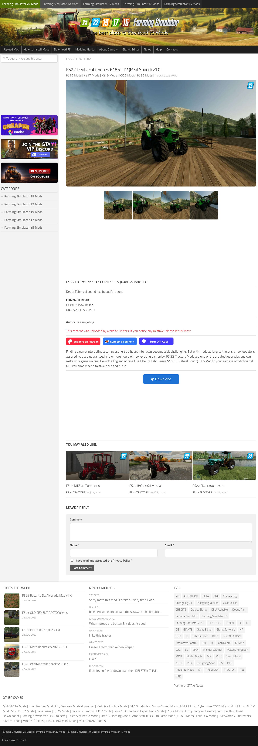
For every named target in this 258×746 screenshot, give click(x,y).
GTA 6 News (195, 685)
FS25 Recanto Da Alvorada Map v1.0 (47, 595)
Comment (76, 519)
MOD (179, 656)
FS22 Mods (188, 706)
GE (177, 629)
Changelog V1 (184, 603)
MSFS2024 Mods (14, 706)
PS (221, 663)
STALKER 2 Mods (22, 711)
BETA (205, 596)
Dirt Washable (219, 609)
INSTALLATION (232, 636)
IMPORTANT (200, 636)
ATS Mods (238, 706)
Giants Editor (130, 49)
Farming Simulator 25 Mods (17, 731)
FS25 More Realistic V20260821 (44, 647)
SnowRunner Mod (41, 706)
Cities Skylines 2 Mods (83, 716)
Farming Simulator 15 (214, 616)
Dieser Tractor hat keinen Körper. (111, 647)
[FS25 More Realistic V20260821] (11, 652)
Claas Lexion (230, 603)
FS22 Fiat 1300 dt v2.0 (208, 486)
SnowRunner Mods (165, 706)
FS (247, 623)
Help (159, 49)
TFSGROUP (212, 669)
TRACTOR (230, 669)
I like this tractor (100, 635)
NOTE (179, 663)
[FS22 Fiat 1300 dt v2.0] (224, 465)
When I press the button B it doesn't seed (117, 623)
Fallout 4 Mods (206, 716)
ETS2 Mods (103, 711)
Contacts (172, 49)
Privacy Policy (122, 560)
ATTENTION (191, 596)
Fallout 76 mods (83, 711)
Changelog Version (207, 603)
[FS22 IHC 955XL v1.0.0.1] (160, 465)
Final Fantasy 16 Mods (61, 721)
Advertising (8, 740)
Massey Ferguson (237, 649)
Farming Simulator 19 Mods (23, 212)
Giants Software (225, 629)
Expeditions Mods (152, 711)
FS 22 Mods (175, 711)
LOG (178, 649)
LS (186, 649)
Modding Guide (84, 49)
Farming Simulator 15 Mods (23, 227)
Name (75, 545)
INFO (215, 636)
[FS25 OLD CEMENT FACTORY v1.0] (11, 617)
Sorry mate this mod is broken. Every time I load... (123, 600)
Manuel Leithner (212, 649)
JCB (204, 643)
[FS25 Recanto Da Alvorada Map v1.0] (11, 600)
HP (241, 629)
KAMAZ (239, 643)
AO (177, 596)
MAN (195, 649)
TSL (242, 669)
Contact (21, 740)
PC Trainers (58, 716)
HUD (178, 636)
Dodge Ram (239, 609)
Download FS (62, 49)
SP (200, 669)
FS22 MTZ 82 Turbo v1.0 (83, 486)
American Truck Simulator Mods (153, 716)
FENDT (230, 623)
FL (240, 623)
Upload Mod (11, 49)
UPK (178, 676)
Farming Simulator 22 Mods (23, 204)
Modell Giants (194, 656)
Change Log (230, 596)
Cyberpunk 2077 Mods (213, 706)
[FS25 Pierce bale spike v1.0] (11, 634)
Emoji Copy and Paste (199, 711)
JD (211, 643)
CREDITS (181, 609)
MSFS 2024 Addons (92, 721)
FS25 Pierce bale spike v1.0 (41, 630)
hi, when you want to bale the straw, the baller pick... (125, 612)
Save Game (44, 711)
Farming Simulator (186, 616)
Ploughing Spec (206, 663)
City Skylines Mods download (74, 706)
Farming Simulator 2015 (190, 623)
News (147, 49)
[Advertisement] (161, 251)
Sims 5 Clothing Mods (115, 716)
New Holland (233, 656)
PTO (229, 663)
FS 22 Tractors (79, 59)
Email (169, 545)
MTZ (218, 656)
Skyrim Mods (11, 721)
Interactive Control (186, 643)
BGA (216, 596)
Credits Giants (199, 609)
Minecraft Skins (33, 721)
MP (209, 656)
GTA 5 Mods (185, 716)
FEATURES (215, 623)
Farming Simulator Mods (20, 4)
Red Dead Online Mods (112, 706)
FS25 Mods (61, 711)
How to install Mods (36, 49)
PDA (189, 663)
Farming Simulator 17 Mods (23, 220)
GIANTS (187, 629)
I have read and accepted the (103, 560)
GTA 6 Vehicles (140, 706)
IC (187, 636)
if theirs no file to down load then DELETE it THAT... (124, 671)
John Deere (224, 643)
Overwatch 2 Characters (235, 716)
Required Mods (185, 669)
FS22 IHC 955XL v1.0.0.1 (146, 486)
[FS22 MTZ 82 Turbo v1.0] (97, 465)
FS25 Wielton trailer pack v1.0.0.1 (45, 664)
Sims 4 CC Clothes (126, 711)
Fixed (93, 659)
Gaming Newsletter (35, 716)
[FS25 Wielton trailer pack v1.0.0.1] (11, 669)
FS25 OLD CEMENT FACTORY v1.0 (45, 613)
